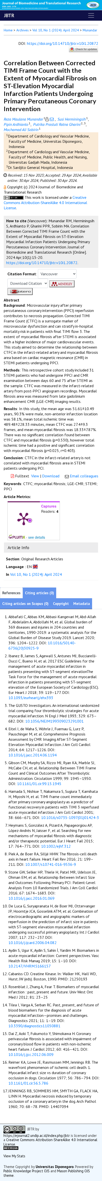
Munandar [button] (90, 30)
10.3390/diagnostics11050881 (34, 1025)
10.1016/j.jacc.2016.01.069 (31, 898)
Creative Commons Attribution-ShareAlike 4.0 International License (45, 202)
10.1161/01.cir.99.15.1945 (39, 783)
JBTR (9, 15)
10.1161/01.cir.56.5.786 (28, 1083)
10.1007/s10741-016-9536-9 (50, 864)
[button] (5, 186)
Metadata (81, 603)
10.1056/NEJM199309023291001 (54, 721)
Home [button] (8, 30)
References (11, 592)
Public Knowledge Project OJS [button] (26, 1171)
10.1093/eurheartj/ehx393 (30, 697)
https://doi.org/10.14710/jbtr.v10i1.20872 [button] (41, 262)
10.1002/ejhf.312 (56, 846)
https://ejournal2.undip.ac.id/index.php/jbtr (36, 1135)
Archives (22, 30)
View (35, 475)
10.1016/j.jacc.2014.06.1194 (32, 754)
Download (50, 475)
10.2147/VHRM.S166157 (29, 965)
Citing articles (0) (39, 592)
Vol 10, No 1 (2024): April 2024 (55, 30)
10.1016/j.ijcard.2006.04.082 (32, 942)
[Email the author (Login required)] (52, 119)
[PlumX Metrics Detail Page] (24, 518)
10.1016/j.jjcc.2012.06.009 (30, 1054)
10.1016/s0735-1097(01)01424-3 (70, 817)
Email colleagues (84, 475)
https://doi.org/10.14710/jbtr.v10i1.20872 (62, 43)
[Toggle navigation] (91, 15)
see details (36, 537)
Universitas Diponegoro (55, 1166)
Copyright (61, 603)
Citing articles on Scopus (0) (25, 603)
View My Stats (14, 1156)
